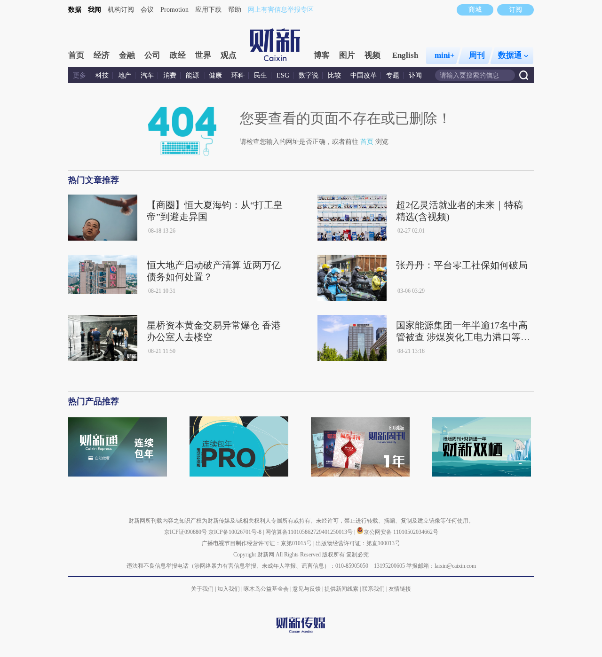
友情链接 (399, 589)
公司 (152, 55)
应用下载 (208, 9)
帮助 (234, 9)
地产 (124, 75)
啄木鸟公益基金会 (267, 589)
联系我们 (373, 589)
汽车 (147, 75)
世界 (203, 55)
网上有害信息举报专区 (281, 9)
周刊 (477, 55)
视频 (372, 55)
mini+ (445, 55)
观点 (229, 55)
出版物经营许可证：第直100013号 (358, 543)
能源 (193, 75)
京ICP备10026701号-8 (235, 532)
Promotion (174, 9)
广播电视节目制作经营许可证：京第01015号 (257, 543)
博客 (322, 55)
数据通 (510, 55)
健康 (215, 75)
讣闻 (415, 75)
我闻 (94, 9)
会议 (147, 9)
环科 (238, 75)
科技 (102, 75)
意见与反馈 (307, 589)
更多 (79, 75)
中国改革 (363, 75)
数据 (74, 9)
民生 (260, 75)
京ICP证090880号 (185, 532)
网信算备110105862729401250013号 (309, 532)
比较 (334, 75)
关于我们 (202, 589)
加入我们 (228, 589)
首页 (76, 55)
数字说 (308, 75)
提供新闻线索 (341, 589)
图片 (347, 55)
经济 (102, 55)
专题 (392, 75)
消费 (169, 75)
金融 (127, 55)
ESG (283, 75)
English (405, 55)
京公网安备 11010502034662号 (401, 532)
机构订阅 (121, 9)
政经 (178, 55)
